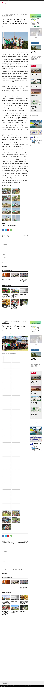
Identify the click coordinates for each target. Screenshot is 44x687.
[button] (41, 3)
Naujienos (7, 14)
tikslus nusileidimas (13, 225)
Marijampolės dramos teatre (34, 85)
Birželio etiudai (22, 305)
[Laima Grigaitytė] (3, 26)
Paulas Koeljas (25, 236)
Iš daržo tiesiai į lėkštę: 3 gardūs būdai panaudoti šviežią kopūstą (6, 306)
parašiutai (20, 223)
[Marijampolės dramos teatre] (36, 81)
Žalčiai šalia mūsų (14, 278)
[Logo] (5, 683)
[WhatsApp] (11, 29)
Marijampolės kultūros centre (34, 96)
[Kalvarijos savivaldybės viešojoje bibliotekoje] (36, 102)
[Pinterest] (8, 29)
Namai (3, 276)
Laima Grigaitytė (6, 26)
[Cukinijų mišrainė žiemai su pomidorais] (6, 275)
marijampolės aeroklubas (14, 223)
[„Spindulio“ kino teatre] (36, 70)
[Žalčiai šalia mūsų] (15, 275)
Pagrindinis (4, 14)
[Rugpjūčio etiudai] (24, 290)
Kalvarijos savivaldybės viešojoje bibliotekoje (34, 108)
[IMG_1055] (15, 198)
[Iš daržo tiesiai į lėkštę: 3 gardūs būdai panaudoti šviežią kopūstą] (6, 302)
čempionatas (8, 223)
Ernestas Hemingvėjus (34, 52)
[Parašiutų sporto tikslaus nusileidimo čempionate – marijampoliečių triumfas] (15, 290)
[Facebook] (3, 29)
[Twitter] (6, 29)
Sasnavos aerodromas (6, 225)
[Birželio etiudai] (24, 302)
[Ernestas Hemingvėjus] (36, 47)
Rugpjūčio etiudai (23, 294)
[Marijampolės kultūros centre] (36, 91)
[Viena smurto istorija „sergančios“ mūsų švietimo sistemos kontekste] (24, 275)
